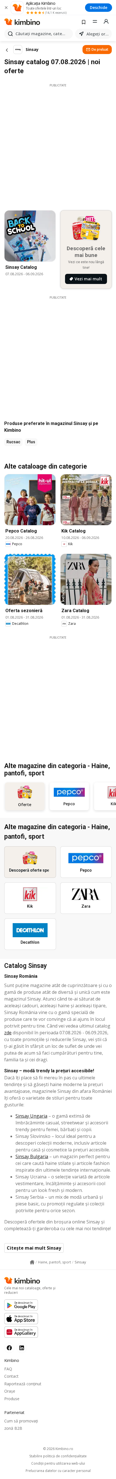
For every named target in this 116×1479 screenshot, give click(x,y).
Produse (11, 1398)
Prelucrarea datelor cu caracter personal (58, 1471)
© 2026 (58, 1448)
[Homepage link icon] (32, 1262)
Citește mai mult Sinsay (34, 1248)
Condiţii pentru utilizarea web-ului (58, 1463)
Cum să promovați (21, 1421)
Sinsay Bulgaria (31, 1156)
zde (8, 1033)
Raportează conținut (22, 1383)
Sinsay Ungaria (31, 1116)
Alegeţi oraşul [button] (98, 34)
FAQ (8, 1368)
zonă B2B (13, 1428)
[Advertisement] (58, 145)
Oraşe (9, 1391)
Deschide (98, 7)
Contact (11, 1376)
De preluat (100, 49)
